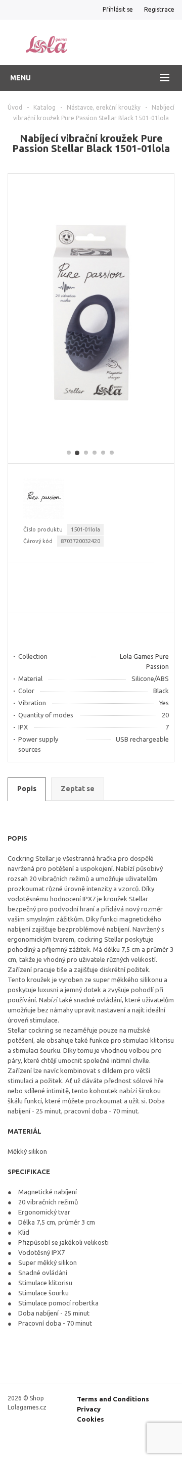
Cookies (90, 1419)
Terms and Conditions (113, 1398)
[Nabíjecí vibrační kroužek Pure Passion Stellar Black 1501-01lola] (91, 420)
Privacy (89, 1409)
